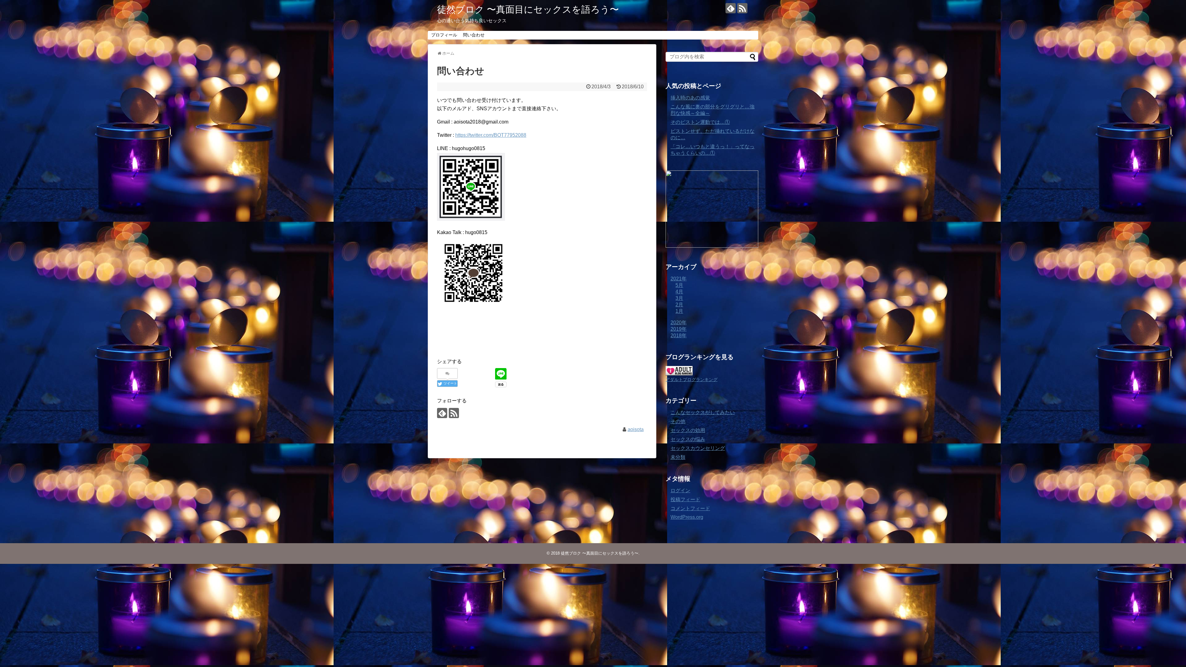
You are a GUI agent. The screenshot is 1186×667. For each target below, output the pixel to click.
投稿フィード (685, 499)
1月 (679, 311)
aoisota (636, 429)
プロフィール (444, 34)
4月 (679, 291)
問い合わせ (474, 34)
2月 (679, 304)
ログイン (680, 490)
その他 (678, 421)
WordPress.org (687, 517)
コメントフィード (690, 508)
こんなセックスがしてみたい (703, 412)
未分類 (678, 457)
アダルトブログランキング (691, 379)
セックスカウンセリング (698, 448)
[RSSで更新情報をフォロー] (742, 8)
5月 (679, 285)
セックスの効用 (688, 430)
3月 (679, 298)
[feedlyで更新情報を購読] (730, 8)
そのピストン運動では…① (700, 122)
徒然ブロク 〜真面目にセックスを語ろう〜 (528, 9)
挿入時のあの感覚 (690, 97)
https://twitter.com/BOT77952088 (490, 135)
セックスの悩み (688, 439)
